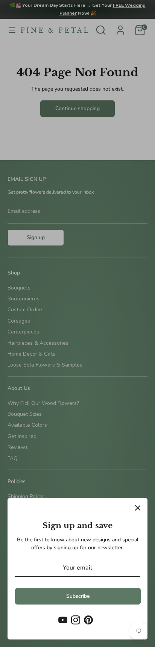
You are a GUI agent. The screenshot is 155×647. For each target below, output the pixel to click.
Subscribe (78, 596)
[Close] (137, 508)
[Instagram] (75, 619)
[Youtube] (62, 619)
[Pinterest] (88, 619)
